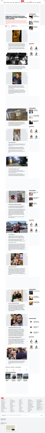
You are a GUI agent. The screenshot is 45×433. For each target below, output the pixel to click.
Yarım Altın (20, 405)
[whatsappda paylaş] (24, 26)
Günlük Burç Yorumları (12, 405)
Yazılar (24, 2)
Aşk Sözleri (20, 402)
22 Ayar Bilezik (20, 408)
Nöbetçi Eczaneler (12, 402)
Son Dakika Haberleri (3, 399)
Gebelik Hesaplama (39, 403)
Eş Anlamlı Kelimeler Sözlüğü (31, 406)
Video (33, 2)
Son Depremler (11, 406)
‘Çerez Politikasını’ (13, 427)
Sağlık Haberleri (3, 405)
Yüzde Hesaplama (39, 405)
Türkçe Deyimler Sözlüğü (39, 400)
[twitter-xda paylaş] (22, 26)
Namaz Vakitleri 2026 (12, 400)
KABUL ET (13, 429)
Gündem (5, 2)
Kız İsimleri (29, 411)
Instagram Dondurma (12, 410)
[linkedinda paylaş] (23, 26)
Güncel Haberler (3, 402)
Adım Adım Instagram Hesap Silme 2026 (40, 408)
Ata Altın (20, 406)
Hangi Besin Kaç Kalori (30, 405)
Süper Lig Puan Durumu (21, 411)
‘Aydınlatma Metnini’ (8, 428)
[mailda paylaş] (26, 26)
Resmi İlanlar (39, 2)
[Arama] (1, 1)
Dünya (11, 2)
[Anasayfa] (2, 398)
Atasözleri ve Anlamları (39, 399)
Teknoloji (27, 2)
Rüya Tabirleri (29, 402)
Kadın (19, 2)
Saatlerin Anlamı (21, 401)
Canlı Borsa (11, 399)
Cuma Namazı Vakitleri (12, 401)
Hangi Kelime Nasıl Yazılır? (30, 407)
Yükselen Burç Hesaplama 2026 (40, 404)
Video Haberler (29, 399)
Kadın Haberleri (2, 406)
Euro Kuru (2, 410)
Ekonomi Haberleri (3, 401)
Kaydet (41, 415)
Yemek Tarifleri (20, 399)
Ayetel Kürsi (20, 400)
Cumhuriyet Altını (21, 407)
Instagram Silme (12, 411)
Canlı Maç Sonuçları (21, 410)
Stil (35, 2)
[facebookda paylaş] (20, 26)
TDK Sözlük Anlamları (30, 400)
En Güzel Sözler (29, 408)
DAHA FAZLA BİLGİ (9, 429)
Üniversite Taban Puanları (30, 401)
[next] (28, 377)
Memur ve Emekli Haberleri (4, 408)
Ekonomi (8, 2)
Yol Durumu (11, 408)
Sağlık (22, 2)
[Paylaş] (27, 30)
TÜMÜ (29, 127)
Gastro (31, 2)
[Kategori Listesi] (44, 1)
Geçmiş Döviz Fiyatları (39, 406)
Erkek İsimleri (29, 410)
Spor (13, 2)
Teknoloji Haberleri (3, 407)
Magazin (16, 2)
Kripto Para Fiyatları (3, 411)
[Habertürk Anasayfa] (22, 1)
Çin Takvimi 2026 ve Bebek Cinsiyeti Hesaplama (39, 401)
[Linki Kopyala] (27, 26)
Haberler (2, 400)
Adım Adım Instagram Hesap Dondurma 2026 (40, 407)
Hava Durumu (11, 407)
